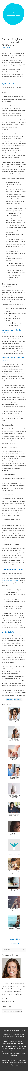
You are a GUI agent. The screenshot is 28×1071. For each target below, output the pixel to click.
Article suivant (14, 944)
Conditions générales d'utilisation (12, 1036)
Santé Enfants (6, 47)
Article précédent (14, 939)
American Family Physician (10, 580)
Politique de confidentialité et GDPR (14, 1034)
